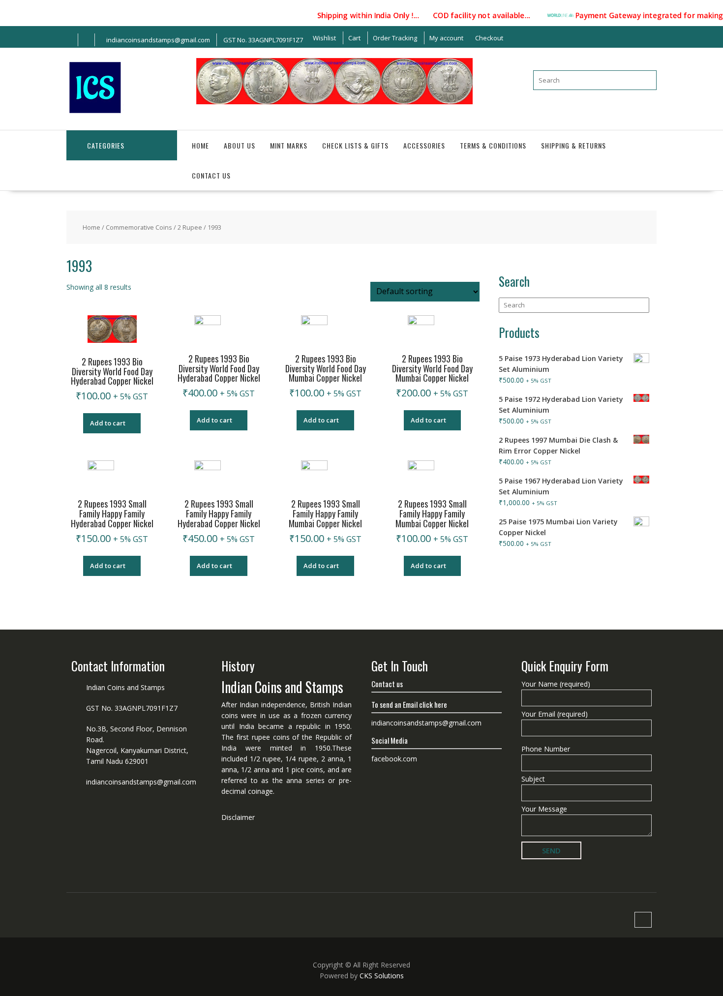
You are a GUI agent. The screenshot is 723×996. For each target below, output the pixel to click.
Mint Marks (288, 145)
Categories (105, 145)
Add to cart (107, 423)
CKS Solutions (382, 975)
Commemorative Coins (139, 227)
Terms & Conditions (493, 145)
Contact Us (211, 175)
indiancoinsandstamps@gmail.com (141, 781)
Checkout (489, 37)
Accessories (424, 145)
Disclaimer (238, 817)
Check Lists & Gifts (355, 145)
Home (200, 145)
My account (446, 37)
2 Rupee (190, 227)
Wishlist (324, 37)
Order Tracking (395, 37)
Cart (354, 37)
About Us (239, 145)
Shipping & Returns (573, 145)
